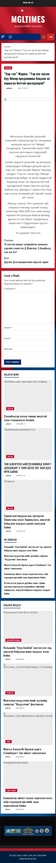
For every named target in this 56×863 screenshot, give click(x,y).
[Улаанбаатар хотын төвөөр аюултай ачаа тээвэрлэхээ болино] (28, 396)
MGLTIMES (28, 19)
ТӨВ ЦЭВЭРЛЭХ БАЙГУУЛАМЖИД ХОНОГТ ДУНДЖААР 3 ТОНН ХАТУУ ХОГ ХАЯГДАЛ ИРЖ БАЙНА (27, 468)
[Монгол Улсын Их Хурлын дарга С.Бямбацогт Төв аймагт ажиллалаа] (28, 728)
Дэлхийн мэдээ (13, 640)
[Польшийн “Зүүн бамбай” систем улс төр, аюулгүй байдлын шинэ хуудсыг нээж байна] (28, 627)
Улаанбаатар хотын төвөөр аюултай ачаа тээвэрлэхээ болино (25, 418)
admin (9, 88)
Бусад (8, 68)
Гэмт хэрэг (11, 790)
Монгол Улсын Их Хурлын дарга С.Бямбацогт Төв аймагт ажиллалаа (24, 751)
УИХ (8, 741)
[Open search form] (35, 37)
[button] (3, 37)
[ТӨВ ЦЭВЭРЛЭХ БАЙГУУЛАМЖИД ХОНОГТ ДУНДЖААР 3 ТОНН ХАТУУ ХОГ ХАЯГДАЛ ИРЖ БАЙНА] (28, 444)
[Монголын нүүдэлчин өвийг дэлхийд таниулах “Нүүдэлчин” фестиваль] (28, 679)
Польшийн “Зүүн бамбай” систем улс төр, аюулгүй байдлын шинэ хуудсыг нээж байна (27, 548)
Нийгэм (10, 693)
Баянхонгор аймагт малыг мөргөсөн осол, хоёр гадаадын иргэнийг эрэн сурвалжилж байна (26, 575)
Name (8, 327)
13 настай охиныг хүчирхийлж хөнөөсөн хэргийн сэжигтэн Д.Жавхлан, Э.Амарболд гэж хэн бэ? (27, 246)
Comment (10, 288)
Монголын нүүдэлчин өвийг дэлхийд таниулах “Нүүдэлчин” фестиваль (26, 557)
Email (7, 338)
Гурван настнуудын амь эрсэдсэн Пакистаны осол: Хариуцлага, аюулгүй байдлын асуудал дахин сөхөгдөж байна (27, 521)
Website (8, 349)
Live (51, 36)
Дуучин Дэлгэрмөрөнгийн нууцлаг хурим (26, 260)
